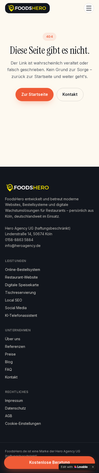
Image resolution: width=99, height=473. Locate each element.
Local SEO (13, 300)
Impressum (14, 400)
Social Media (16, 308)
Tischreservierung (20, 292)
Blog (9, 362)
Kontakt (69, 94)
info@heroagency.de (23, 245)
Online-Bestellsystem (22, 269)
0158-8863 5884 (19, 240)
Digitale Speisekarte (22, 285)
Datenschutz (15, 408)
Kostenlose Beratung (49, 462)
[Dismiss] (93, 467)
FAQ (8, 369)
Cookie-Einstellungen (23, 423)
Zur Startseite (34, 94)
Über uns (12, 339)
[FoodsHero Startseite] (27, 8)
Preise (10, 354)
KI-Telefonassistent (21, 315)
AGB (8, 416)
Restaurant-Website (21, 277)
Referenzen (15, 346)
